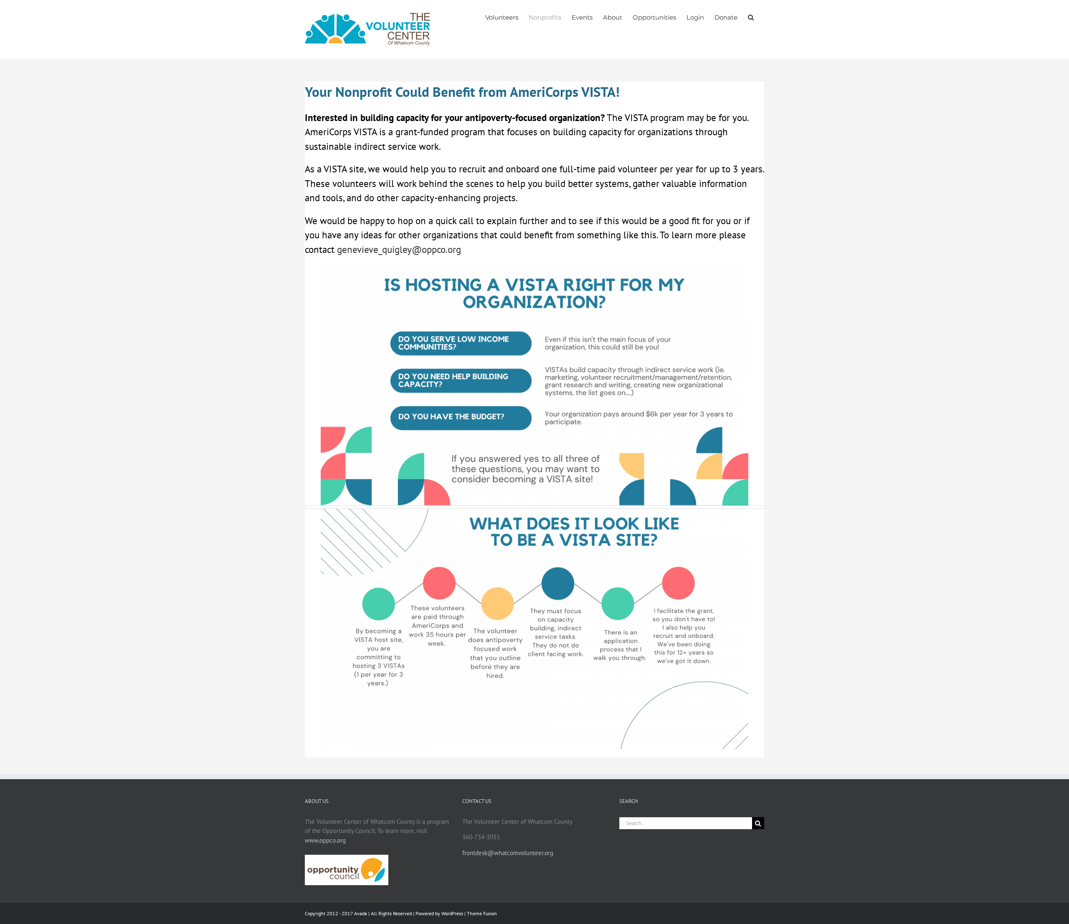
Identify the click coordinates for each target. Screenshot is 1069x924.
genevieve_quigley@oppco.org (399, 249)
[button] (751, 17)
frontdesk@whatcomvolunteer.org (507, 853)
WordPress (452, 913)
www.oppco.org (325, 840)
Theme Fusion (482, 913)
